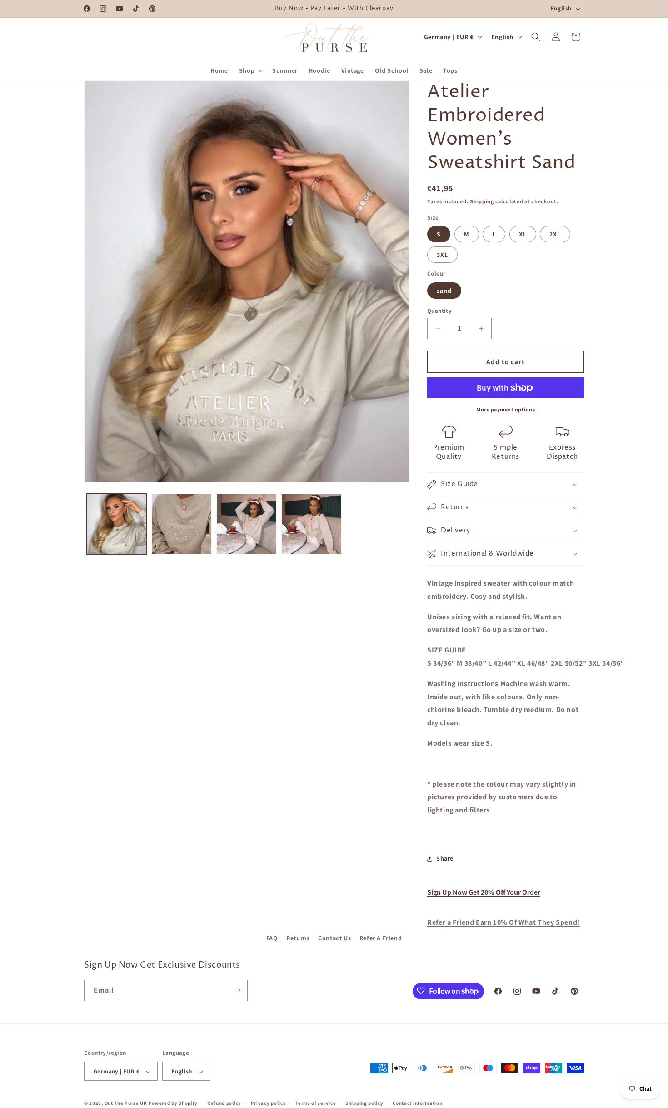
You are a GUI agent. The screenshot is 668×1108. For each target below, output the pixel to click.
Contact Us (334, 938)
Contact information (417, 1103)
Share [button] (445, 858)
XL (523, 234)
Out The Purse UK (126, 1103)
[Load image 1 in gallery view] (116, 524)
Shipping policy (364, 1103)
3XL (442, 255)
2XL (555, 234)
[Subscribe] (237, 990)
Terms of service (315, 1103)
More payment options (505, 409)
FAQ (272, 938)
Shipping (482, 201)
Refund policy (224, 1103)
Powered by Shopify (173, 1103)
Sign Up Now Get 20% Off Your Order (483, 892)
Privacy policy (268, 1103)
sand (444, 290)
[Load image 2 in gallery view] (181, 524)
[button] (250, 70)
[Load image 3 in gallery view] (246, 524)
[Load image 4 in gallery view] (311, 524)
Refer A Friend (380, 938)
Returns (297, 938)
